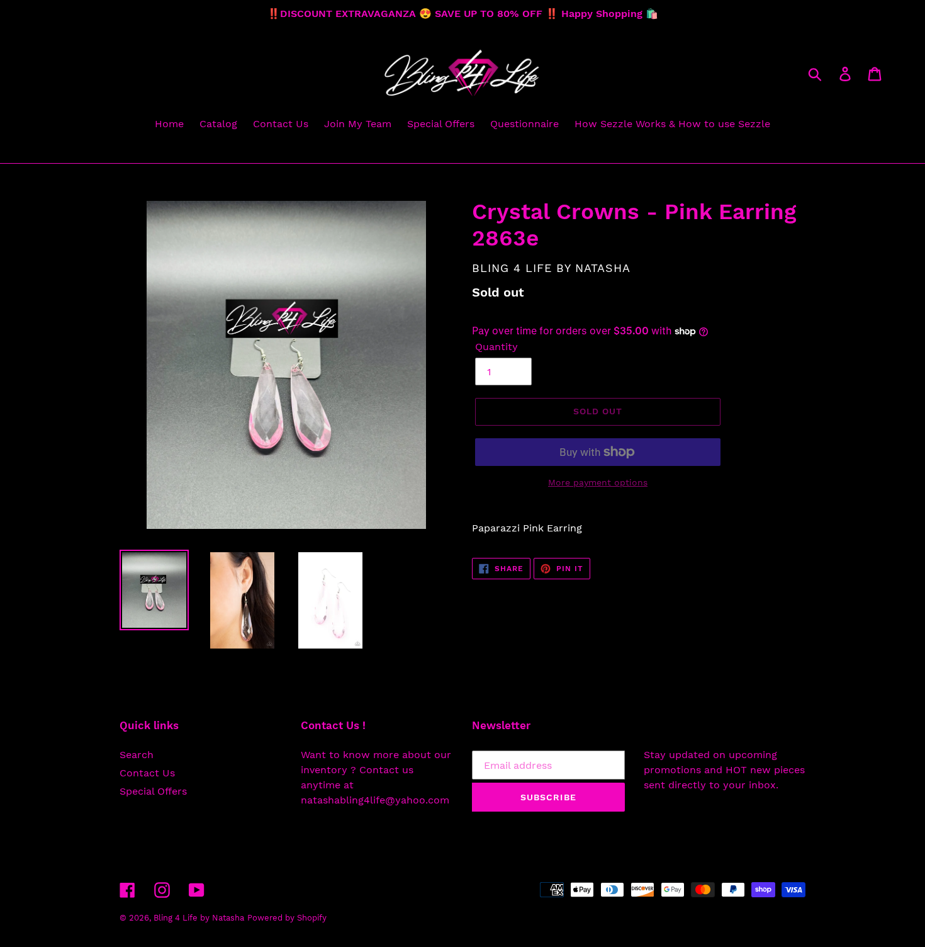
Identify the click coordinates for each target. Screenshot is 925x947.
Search (137, 755)
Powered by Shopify (287, 917)
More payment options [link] (598, 482)
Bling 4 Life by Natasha (199, 917)
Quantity (496, 347)
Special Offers (153, 791)
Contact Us (147, 773)
